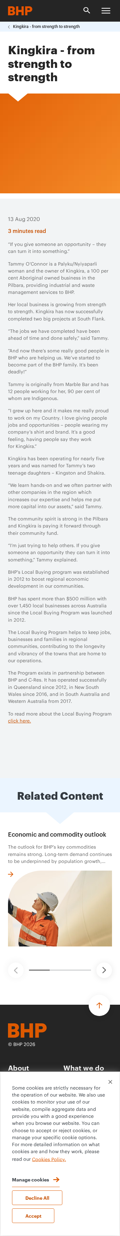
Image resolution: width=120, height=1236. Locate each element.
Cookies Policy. (49, 1159)
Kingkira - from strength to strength (46, 27)
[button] (16, 970)
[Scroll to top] (99, 1005)
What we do (83, 1067)
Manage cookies (30, 1179)
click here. (19, 721)
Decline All (37, 1197)
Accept (33, 1215)
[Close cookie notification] (110, 1082)
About (18, 1067)
